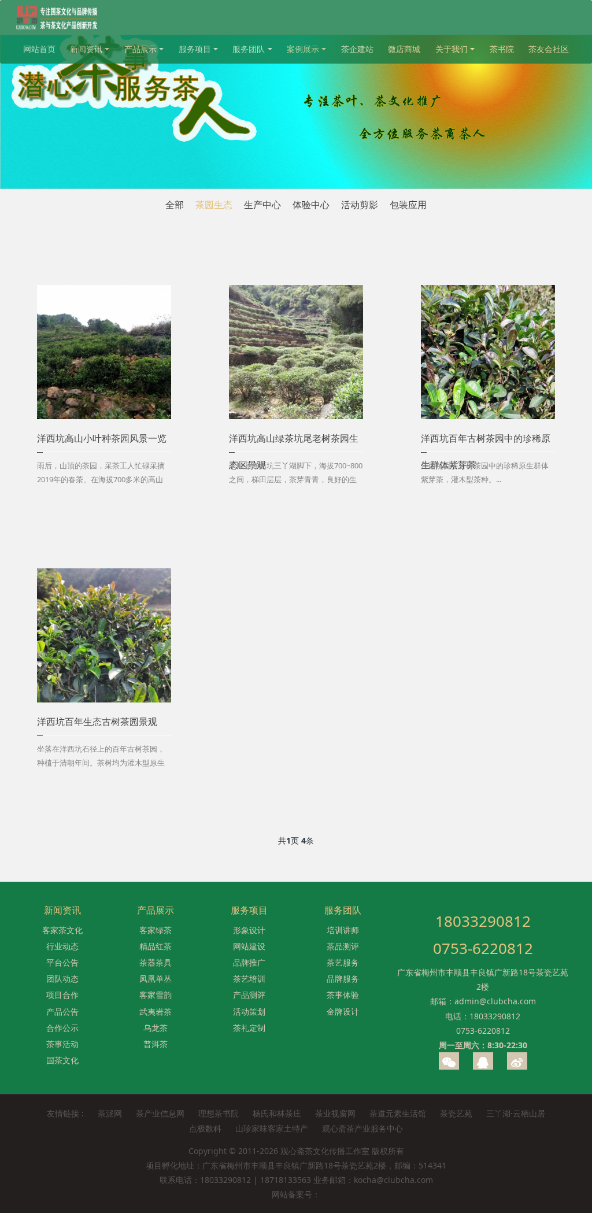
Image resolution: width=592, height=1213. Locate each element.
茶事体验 (343, 994)
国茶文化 (62, 1060)
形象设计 (249, 929)
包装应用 (408, 204)
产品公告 (62, 1011)
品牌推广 (249, 962)
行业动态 (62, 946)
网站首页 (39, 48)
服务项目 (195, 48)
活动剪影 (359, 204)
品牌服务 (343, 978)
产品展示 (140, 48)
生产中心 (262, 204)
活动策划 (249, 1011)
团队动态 (62, 978)
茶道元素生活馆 (397, 1113)
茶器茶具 (155, 962)
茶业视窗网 (335, 1113)
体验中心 (311, 204)
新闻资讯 (86, 48)
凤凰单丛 (155, 978)
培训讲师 (343, 929)
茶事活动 (62, 1043)
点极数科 (205, 1128)
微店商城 (404, 48)
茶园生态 (213, 204)
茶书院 (502, 48)
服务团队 (248, 48)
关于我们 (451, 48)
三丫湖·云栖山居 (515, 1113)
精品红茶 (155, 946)
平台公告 (62, 962)
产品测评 (249, 994)
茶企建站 (357, 48)
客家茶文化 (62, 929)
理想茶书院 (218, 1113)
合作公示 (62, 1027)
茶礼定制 (249, 1027)
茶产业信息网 (160, 1113)
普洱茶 (155, 1043)
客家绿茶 (155, 929)
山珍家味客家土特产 (271, 1128)
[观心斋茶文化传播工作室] (57, 17)
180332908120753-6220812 (483, 935)
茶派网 (110, 1113)
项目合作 (62, 994)
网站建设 (249, 946)
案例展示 (303, 48)
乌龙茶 (155, 1027)
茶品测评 (343, 946)
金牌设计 (343, 1011)
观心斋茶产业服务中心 (362, 1128)
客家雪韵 (155, 994)
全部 (174, 204)
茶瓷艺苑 (456, 1113)
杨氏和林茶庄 (277, 1113)
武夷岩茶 (155, 1011)
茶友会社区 (548, 48)
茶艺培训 (249, 978)
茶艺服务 (343, 962)
